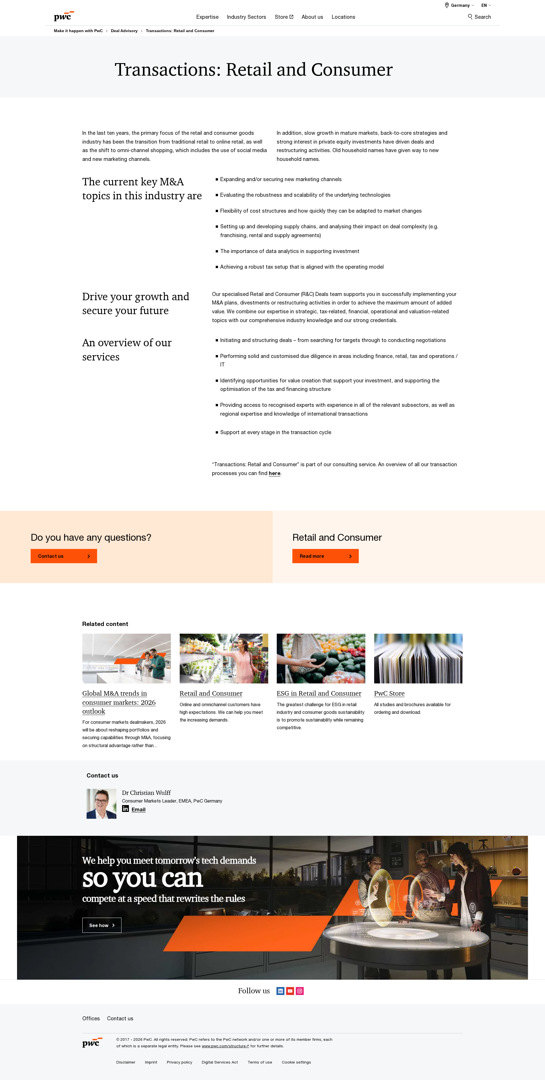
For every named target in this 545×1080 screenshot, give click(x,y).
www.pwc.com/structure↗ (225, 1046)
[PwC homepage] (64, 14)
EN (484, 5)
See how (99, 925)
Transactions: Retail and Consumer (180, 30)
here (274, 473)
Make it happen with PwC (78, 30)
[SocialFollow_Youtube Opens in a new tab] (290, 992)
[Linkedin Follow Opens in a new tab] (125, 808)
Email (139, 809)
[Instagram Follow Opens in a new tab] (300, 992)
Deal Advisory (124, 30)
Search (483, 17)
